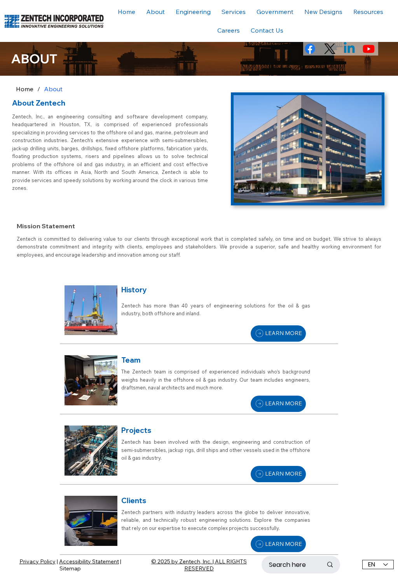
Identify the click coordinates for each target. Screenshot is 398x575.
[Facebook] (310, 49)
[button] (368, 11)
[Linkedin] (349, 49)
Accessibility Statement (89, 561)
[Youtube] (368, 49)
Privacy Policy (37, 561)
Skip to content (19, 4)
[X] (330, 49)
